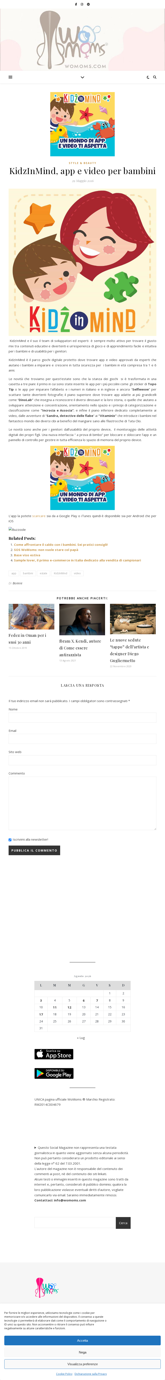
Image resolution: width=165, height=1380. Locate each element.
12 (69, 1007)
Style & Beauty (82, 163)
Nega (82, 1352)
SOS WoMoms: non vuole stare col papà (46, 550)
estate (43, 573)
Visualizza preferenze (82, 1364)
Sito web (15, 752)
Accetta (82, 1340)
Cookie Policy (64, 1374)
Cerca (123, 1223)
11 (55, 1007)
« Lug (81, 1037)
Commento (17, 773)
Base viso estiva (27, 555)
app (13, 573)
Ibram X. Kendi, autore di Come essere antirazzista (80, 648)
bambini (28, 573)
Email (12, 730)
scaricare (39, 516)
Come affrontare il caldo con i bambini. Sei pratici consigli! (61, 544)
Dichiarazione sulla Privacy (91, 1374)
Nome (13, 709)
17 (41, 1014)
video (77, 573)
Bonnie (18, 583)
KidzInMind (60, 573)
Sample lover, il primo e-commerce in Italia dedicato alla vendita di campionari (77, 560)
